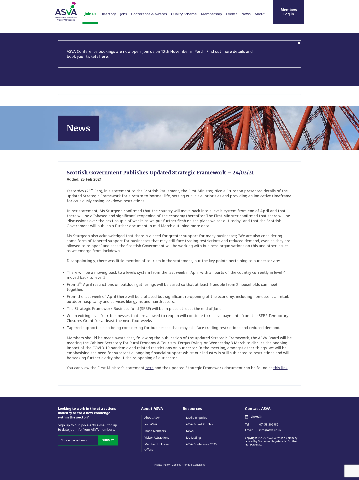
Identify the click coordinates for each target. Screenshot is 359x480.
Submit (108, 440)
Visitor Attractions (156, 437)
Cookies (176, 464)
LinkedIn (256, 416)
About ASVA (152, 418)
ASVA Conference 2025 (201, 444)
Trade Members (155, 431)
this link (280, 367)
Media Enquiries (196, 418)
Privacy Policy (162, 464)
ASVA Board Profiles (199, 424)
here (103, 56)
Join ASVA (150, 424)
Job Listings (194, 437)
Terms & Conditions (194, 464)
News (190, 431)
